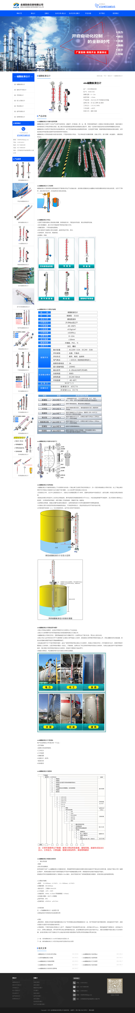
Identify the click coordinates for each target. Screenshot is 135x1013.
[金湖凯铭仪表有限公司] (28, 5)
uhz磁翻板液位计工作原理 (90, 961)
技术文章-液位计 (60, 13)
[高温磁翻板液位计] (23, 402)
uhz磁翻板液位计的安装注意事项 (47, 968)
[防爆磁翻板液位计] (23, 444)
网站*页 (19, 13)
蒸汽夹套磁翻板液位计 (23, 307)
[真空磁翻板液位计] (23, 275)
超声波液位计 (21, 111)
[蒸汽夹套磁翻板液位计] (23, 297)
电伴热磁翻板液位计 (23, 328)
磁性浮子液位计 (21, 90)
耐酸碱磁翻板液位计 (23, 264)
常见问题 (88, 13)
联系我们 (116, 13)
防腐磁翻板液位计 (23, 475)
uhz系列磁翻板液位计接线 (45, 957)
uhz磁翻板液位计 (23, 243)
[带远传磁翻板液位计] (23, 191)
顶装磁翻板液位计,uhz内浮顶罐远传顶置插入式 (55, 938)
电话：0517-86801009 (82, 987)
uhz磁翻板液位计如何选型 (90, 965)
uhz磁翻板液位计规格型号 (45, 965)
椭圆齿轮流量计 (38, 987)
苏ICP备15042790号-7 (82, 1010)
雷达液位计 (20, 106)
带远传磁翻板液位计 (23, 201)
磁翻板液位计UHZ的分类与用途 (47, 954)
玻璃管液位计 (21, 117)
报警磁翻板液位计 (23, 433)
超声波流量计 (37, 996)
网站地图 (91, 1010)
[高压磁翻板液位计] (23, 381)
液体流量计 (37, 993)
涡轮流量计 (37, 985)
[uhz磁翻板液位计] (23, 233)
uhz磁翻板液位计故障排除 (90, 957)
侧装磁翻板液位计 (23, 222)
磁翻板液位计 (21, 84)
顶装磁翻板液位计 (23, 180)
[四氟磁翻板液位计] (23, 339)
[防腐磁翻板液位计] (23, 465)
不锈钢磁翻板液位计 (23, 370)
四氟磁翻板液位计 (23, 349)
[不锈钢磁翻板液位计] (23, 360)
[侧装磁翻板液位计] (23, 212)
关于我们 (102, 13)
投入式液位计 (21, 100)
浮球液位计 (20, 95)
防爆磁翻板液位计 (23, 454)
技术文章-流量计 (74, 13)
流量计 (47, 13)
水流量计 (36, 990)
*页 (105, 76)
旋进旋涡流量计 (38, 1001)
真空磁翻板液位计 (23, 285)
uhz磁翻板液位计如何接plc (90, 954)
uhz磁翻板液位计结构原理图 (46, 961)
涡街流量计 (37, 998)
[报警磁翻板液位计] (23, 423)
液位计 (33, 13)
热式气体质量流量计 (39, 1004)
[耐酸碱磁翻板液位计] (23, 254)
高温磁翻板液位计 (23, 412)
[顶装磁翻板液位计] (23, 170)
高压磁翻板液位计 (23, 391)
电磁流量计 (37, 982)
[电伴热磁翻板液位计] (23, 318)
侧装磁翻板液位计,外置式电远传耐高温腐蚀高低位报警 (58, 941)
